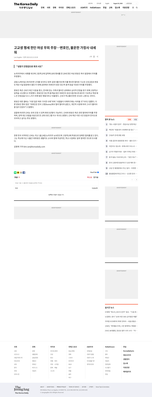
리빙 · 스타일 (54, 364)
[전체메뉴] (133, 7)
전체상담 (89, 351)
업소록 (117, 7)
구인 (106, 351)
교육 (110, 7)
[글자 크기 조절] (90, 56)
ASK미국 (84, 7)
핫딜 (104, 7)
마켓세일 (107, 371)
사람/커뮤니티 (18, 358)
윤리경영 (84, 387)
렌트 (106, 354)
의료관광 (126, 7)
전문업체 (107, 364)
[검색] (137, 7)
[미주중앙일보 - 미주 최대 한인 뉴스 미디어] (26, 6)
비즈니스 (35, 367)
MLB (70, 364)
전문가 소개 (90, 358)
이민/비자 (17, 361)
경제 (54, 7)
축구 (70, 377)
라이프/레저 (54, 351)
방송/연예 (71, 351)
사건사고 (16, 354)
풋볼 (70, 371)
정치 (15, 367)
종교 (51, 358)
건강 (51, 354)
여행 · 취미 (53, 361)
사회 (48, 7)
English (107, 3)
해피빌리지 (127, 371)
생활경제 (35, 354)
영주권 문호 (90, 364)
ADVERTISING (50, 387)
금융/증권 (35, 358)
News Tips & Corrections (102, 387)
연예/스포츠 (71, 7)
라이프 (61, 7)
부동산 (34, 364)
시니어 (52, 371)
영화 (70, 354)
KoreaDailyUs (128, 351)
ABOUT (42, 387)
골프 (70, 374)
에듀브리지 (127, 355)
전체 (42, 7)
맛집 (106, 374)
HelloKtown (95, 7)
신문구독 (90, 3)
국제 (15, 371)
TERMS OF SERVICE (74, 387)
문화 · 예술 (53, 367)
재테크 (34, 361)
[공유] (97, 56)
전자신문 (99, 3)
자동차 (34, 371)
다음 (136, 179)
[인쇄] (94, 56)
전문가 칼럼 (90, 354)
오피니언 (16, 374)
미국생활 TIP (91, 361)
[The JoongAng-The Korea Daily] (21, 390)
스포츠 (71, 358)
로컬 (135, 119)
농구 (70, 367)
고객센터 (91, 387)
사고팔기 (107, 367)
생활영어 (126, 359)
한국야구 (71, 361)
